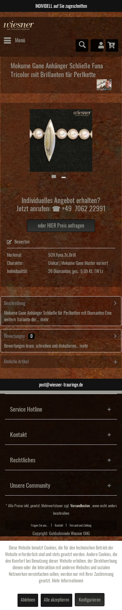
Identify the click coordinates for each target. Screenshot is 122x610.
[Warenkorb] (112, 45)
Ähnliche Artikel (16, 362)
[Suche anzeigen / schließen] (82, 45)
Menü (20, 40)
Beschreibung (14, 303)
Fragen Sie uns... (39, 525)
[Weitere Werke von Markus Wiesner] (104, 84)
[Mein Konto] (97, 45)
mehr (44, 320)
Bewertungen (14, 336)
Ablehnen (28, 600)
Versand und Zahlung (80, 525)
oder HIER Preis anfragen (61, 225)
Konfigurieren (89, 600)
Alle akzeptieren (56, 600)
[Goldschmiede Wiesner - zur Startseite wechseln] (19, 25)
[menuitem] (14, 40)
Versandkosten (80, 506)
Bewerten (21, 242)
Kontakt (59, 525)
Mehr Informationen (67, 581)
